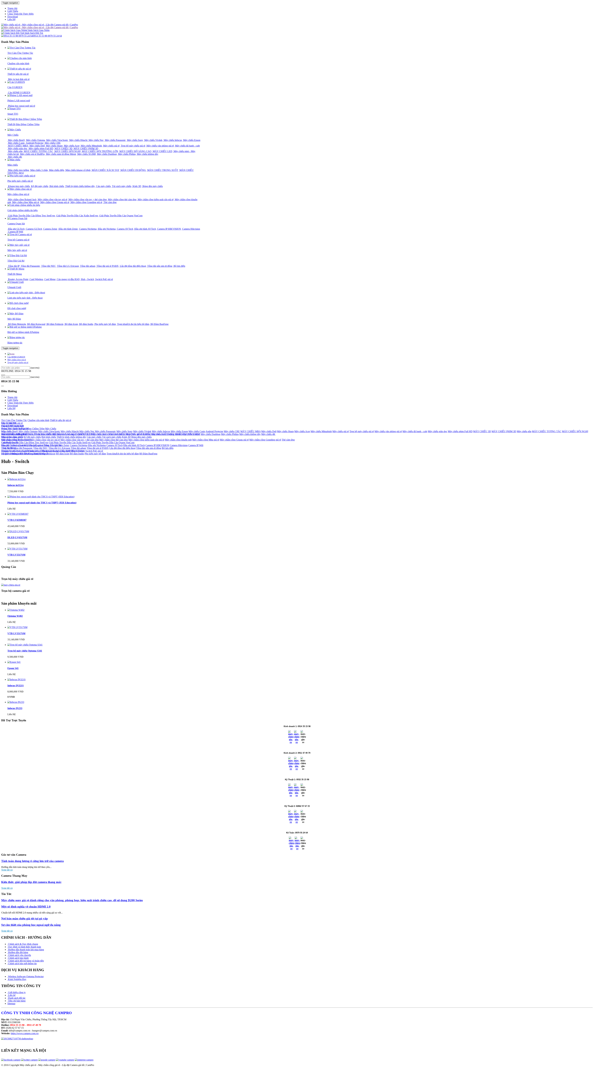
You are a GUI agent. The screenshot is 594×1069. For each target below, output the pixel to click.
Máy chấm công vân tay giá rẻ (52, 199)
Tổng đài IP (13, 266)
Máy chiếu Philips (126, 154)
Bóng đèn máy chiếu (152, 186)
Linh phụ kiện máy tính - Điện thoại (33, 451)
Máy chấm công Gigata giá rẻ (54, 202)
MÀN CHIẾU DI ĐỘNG (133, 170)
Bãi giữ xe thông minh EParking (17, 453)
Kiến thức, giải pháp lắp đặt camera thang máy (31, 882)
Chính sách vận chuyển (19, 955)
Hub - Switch (87, 279)
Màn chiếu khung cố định (77, 170)
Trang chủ (12, 8)
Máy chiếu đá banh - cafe (187, 145)
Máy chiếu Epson (191, 140)
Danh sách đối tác (16, 998)
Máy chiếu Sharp (54, 145)
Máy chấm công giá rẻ (16, 359)
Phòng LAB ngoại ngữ (12, 426)
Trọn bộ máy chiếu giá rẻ (132, 145)
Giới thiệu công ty (16, 992)
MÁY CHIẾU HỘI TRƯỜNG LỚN (99, 151)
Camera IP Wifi (15, 231)
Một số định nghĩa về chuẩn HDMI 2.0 (26, 906)
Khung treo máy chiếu (18, 186)
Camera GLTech (33, 229)
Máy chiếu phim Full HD (40, 148)
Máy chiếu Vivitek (153, 140)
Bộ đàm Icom (71, 324)
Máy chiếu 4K (14, 157)
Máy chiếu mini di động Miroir (60, 154)
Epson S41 (13, 668)
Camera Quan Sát (10, 442)
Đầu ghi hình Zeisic (68, 229)
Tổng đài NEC (48, 266)
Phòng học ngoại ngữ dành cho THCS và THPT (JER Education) (41, 502)
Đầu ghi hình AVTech (145, 229)
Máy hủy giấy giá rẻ (33, 445)
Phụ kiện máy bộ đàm (105, 324)
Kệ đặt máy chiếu (39, 186)
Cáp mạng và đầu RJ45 (68, 279)
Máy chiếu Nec (96, 140)
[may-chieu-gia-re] (10, 585)
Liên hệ (11, 995)
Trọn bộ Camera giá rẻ (12, 445)
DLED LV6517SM (17, 537)
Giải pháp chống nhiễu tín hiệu (16, 439)
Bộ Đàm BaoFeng (159, 324)
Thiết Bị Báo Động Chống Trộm (29, 428)
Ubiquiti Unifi (8, 451)
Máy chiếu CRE (52, 143)
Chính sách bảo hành (18, 958)
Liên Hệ (11, 19)
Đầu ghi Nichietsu (106, 229)
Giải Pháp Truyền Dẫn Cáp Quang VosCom (120, 215)
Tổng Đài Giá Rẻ (52, 445)
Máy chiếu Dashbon (106, 154)
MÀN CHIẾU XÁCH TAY (105, 170)
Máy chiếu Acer (71, 145)
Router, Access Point (17, 279)
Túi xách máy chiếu (121, 186)
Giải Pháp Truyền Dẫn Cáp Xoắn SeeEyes (77, 215)
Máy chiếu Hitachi (78, 140)
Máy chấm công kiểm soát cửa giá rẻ (155, 199)
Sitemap (11, 1003)
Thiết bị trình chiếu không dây (80, 186)
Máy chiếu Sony (134, 140)
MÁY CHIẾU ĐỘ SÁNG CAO (135, 151)
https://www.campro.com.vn (25, 1033)
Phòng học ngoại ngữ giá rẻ (21, 106)
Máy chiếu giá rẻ (111, 145)
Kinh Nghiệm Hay (16, 979)
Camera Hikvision (191, 229)
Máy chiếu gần (15, 151)
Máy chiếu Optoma (35, 140)
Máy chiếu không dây (147, 154)
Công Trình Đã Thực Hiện (20, 14)
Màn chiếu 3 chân (39, 170)
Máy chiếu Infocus (172, 140)
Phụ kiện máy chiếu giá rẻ (14, 434)
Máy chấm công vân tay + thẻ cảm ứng (87, 199)
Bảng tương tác (41, 453)
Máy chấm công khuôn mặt (178, 439)
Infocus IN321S (15, 685)
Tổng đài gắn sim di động (159, 266)
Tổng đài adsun (87, 266)
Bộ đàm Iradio (86, 324)
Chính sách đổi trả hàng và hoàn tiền (25, 960)
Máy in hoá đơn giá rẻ (18, 79)
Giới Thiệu (12, 11)
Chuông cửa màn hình (38, 420)
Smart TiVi (6, 428)
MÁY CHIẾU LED (162, 151)
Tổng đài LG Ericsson (67, 266)
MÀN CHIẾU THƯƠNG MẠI (183, 434)
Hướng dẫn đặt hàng (17, 952)
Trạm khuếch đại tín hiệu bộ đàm (132, 324)
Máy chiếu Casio (16, 143)
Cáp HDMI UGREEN (18, 92)
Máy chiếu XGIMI (86, 154)
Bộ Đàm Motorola (16, 324)
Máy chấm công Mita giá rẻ (25, 202)
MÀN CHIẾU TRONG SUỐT (162, 170)
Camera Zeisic (50, 229)
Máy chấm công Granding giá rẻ (86, 202)
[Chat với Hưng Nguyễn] (290, 742)
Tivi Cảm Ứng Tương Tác (14, 420)
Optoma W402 (15, 616)
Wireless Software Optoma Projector (25, 976)
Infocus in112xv (15, 485)
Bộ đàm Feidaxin (54, 324)
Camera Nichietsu (88, 229)
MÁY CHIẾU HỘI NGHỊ (67, 151)
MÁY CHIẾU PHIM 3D (85, 148)
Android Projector (34, 143)
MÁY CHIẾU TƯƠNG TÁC (38, 151)
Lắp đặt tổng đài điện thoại (132, 266)
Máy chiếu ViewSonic (57, 140)
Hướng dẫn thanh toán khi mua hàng (25, 949)
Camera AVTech (124, 229)
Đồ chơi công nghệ (60, 451)
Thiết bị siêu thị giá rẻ (60, 420)
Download (12, 16)
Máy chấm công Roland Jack (22, 199)
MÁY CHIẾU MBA (17, 145)
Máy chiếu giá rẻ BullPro (32, 154)
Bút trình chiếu (56, 186)
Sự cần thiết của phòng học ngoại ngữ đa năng (31, 924)
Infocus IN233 (14, 708)
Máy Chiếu (50, 428)
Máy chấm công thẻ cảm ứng (121, 199)
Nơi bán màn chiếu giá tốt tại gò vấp (24, 918)
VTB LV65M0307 (16, 520)
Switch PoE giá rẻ (104, 279)
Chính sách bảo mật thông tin (22, 963)
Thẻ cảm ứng (109, 202)
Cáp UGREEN (8, 423)
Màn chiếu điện (56, 170)
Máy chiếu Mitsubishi (91, 145)
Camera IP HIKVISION (169, 229)
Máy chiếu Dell (37, 145)
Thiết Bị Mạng (8, 448)
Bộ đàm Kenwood (36, 324)
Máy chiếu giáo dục (17, 148)
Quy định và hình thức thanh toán (24, 946)
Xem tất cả (7, 869)
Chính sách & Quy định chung (22, 944)
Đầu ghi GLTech (16, 229)
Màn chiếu (6, 431)
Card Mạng (50, 279)
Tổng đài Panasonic (30, 266)
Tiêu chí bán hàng (16, 1000)
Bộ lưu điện (179, 266)
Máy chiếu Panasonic (115, 140)
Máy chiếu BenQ (16, 140)
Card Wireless (36, 279)
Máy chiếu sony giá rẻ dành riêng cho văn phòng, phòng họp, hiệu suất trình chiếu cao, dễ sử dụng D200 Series (72, 900)
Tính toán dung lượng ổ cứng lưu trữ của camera (32, 861)
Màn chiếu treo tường (18, 170)
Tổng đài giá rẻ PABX (107, 266)
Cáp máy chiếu (103, 186)
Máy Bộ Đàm (77, 451)
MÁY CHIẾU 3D (63, 148)
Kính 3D (136, 186)
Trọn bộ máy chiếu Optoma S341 (24, 650)
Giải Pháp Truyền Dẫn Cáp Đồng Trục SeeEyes (31, 215)
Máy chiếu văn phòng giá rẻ (160, 145)
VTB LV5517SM (16, 554)
